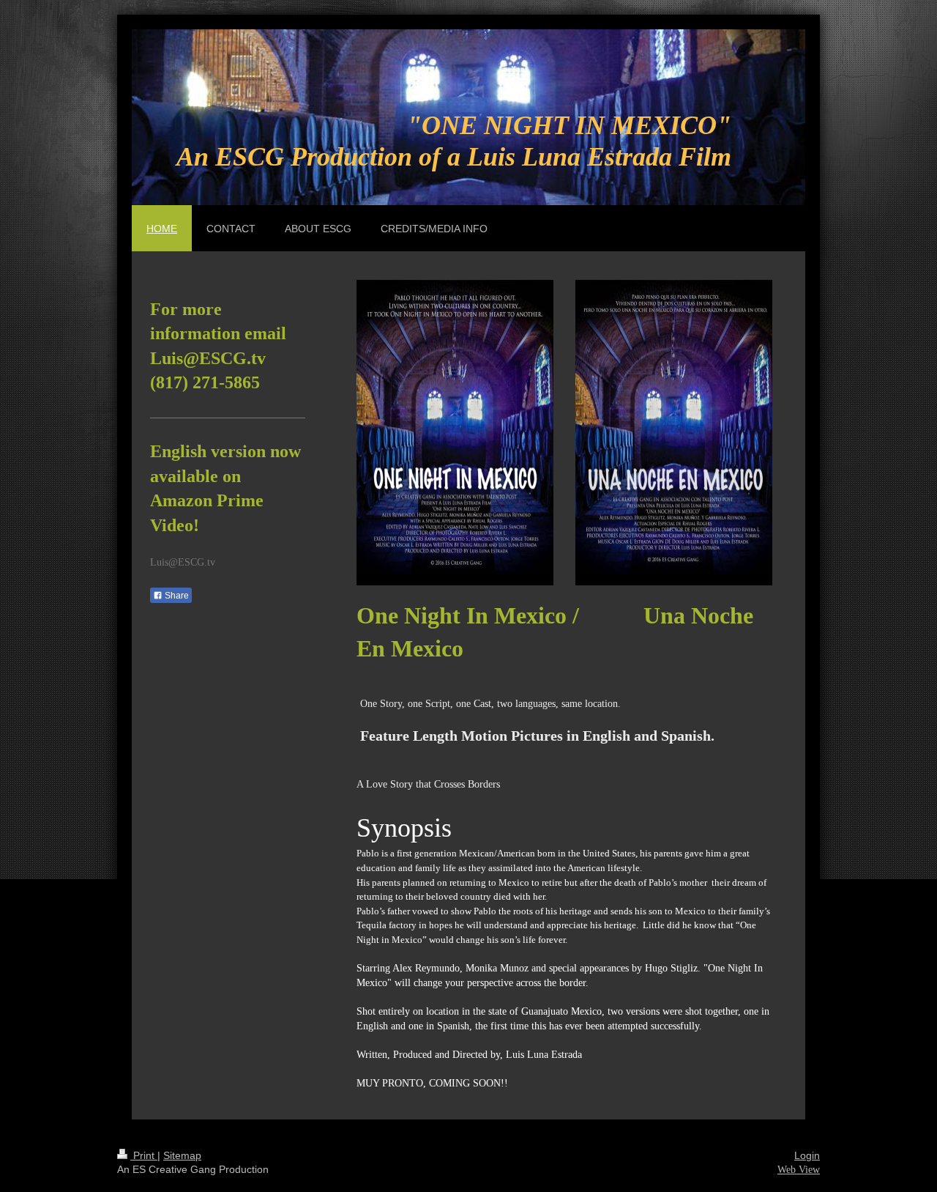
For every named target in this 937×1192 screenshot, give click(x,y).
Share (176, 596)
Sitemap (182, 1155)
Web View (798, 1169)
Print (143, 1155)
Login (807, 1155)
